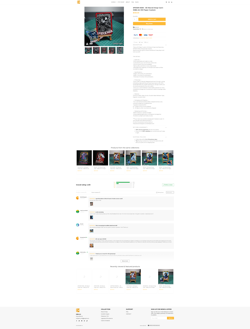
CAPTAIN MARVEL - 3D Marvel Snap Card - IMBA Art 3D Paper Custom (116, 286)
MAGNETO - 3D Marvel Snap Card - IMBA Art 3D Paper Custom (149, 286)
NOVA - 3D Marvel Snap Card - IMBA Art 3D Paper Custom (149, 168)
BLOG (137, 2)
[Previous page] (85, 50)
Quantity (135, 16)
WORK (113, 2)
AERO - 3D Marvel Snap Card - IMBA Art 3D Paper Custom (132, 168)
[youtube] (82, 321)
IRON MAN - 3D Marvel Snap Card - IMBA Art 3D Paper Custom (99, 286)
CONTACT (128, 314)
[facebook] (77, 321)
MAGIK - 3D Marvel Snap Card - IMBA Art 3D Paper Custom (100, 168)
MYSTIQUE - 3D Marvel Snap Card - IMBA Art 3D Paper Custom (116, 168)
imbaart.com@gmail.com (82, 318)
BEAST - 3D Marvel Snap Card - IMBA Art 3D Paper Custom (165, 168)
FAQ (133, 2)
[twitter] (79, 321)
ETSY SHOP (121, 2)
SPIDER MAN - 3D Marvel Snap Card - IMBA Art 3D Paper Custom (84, 286)
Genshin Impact (105, 314)
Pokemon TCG (105, 316)
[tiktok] (87, 321)
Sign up (170, 318)
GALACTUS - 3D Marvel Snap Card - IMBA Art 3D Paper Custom (83, 168)
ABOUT (128, 2)
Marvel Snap (104, 311)
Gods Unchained (105, 320)
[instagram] (85, 321)
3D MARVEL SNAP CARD (145, 38)
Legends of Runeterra (107, 318)
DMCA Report (143, 325)
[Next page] (123, 50)
